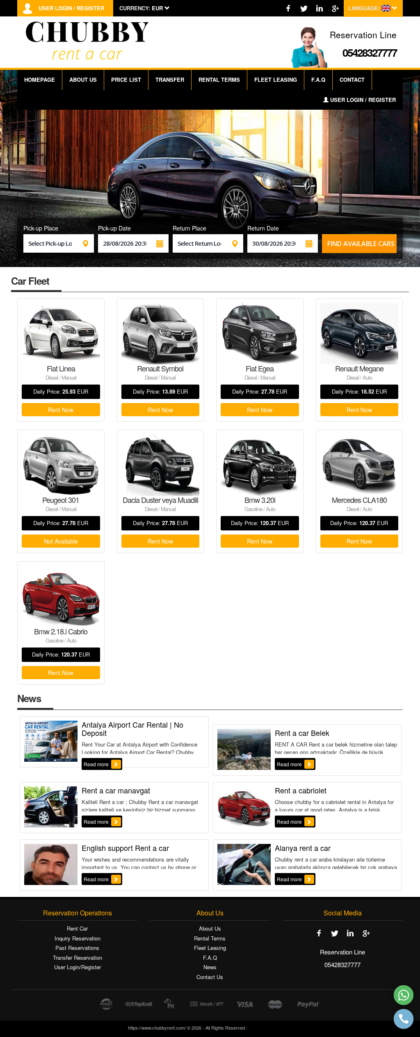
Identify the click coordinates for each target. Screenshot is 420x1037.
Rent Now (60, 410)
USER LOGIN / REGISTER (71, 8)
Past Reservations (77, 948)
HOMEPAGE (39, 79)
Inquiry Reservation (77, 938)
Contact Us (209, 977)
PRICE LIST (126, 79)
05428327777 (369, 52)
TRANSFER (169, 79)
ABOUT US (83, 79)
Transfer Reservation (77, 957)
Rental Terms (210, 938)
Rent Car (77, 928)
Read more (97, 763)
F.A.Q (318, 79)
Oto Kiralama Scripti (270, 1028)
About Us (210, 928)
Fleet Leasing (210, 948)
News (210, 967)
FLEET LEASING (275, 79)
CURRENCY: (134, 8)
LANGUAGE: (364, 8)
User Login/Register (77, 967)
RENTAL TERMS (219, 79)
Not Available (61, 541)
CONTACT (352, 79)
